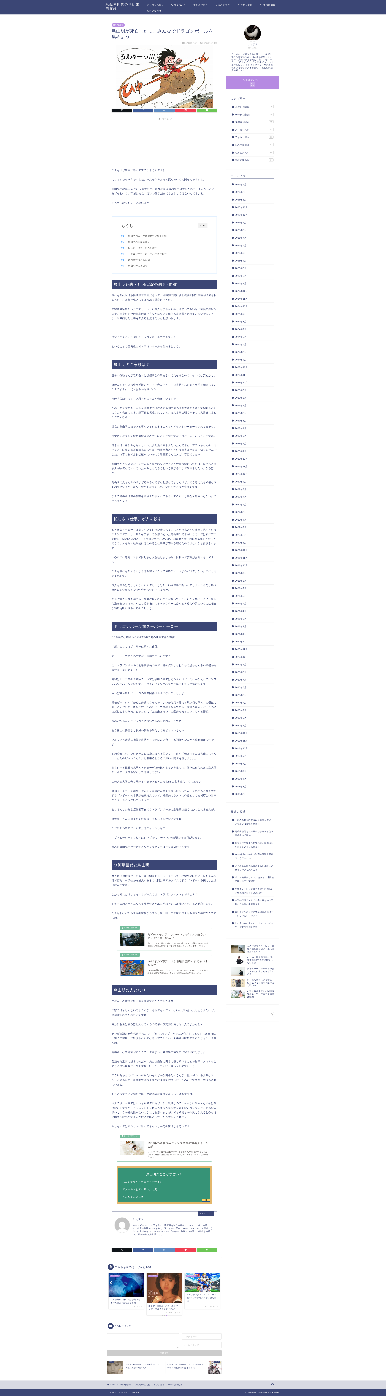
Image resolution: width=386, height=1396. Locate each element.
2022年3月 (241, 527)
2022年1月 (241, 542)
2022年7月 (241, 497)
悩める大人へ (178, 4)
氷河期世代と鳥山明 (139, 259)
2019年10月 (241, 748)
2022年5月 (241, 512)
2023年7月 (241, 405)
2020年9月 (241, 664)
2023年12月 (241, 367)
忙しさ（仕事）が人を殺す (142, 247)
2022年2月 (241, 535)
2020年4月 (241, 702)
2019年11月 (241, 740)
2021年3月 (241, 619)
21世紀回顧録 (253, 107)
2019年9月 (241, 756)
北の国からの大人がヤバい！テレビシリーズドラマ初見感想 (254, 925)
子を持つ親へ (200, 4)
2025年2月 (241, 276)
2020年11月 (241, 649)
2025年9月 (241, 222)
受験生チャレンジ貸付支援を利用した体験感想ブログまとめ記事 (254, 891)
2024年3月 (241, 352)
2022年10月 (241, 474)
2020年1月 (241, 725)
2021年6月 (241, 596)
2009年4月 (241, 779)
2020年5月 (241, 695)
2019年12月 (241, 733)
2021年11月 (241, 558)
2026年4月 (241, 184)
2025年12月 (241, 207)
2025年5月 (241, 253)
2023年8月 (241, 397)
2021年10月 (241, 565)
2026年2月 (241, 192)
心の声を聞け (222, 4)
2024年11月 (241, 298)
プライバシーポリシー (118, 1392)
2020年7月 (241, 679)
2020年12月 (241, 641)
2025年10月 (241, 215)
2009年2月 (241, 794)
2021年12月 (241, 550)
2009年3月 (241, 786)
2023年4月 (241, 428)
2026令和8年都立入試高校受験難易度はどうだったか (254, 856)
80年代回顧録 (267, 4)
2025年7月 (241, 237)
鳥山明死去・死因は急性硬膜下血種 (147, 236)
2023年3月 (241, 436)
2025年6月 (241, 245)
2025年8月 (241, 230)
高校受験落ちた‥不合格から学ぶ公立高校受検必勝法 (254, 833)
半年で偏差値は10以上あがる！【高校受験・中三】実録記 (254, 879)
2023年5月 (241, 420)
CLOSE (203, 226)
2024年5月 (241, 344)
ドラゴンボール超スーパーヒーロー (147, 253)
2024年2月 (241, 359)
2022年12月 (241, 458)
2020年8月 (241, 672)
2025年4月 (241, 260)
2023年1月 (241, 451)
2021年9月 (241, 573)
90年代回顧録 (245, 4)
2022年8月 (241, 489)
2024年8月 (241, 321)
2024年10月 (241, 306)
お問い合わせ (154, 10)
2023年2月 (241, 443)
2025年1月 (241, 283)
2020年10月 (241, 657)
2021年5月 (241, 603)
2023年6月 (241, 413)
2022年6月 (241, 504)
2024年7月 (241, 329)
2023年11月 (241, 375)
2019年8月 (241, 763)
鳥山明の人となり (137, 265)
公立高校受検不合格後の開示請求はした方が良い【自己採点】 (254, 845)
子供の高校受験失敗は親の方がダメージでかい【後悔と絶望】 (254, 822)
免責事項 (135, 1392)
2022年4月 (241, 519)
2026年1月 (241, 199)
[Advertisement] (164, 142)
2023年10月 (241, 382)
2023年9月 (241, 390)
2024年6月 (241, 337)
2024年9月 (241, 314)
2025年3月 (241, 268)
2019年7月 (241, 771)
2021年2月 (241, 626)
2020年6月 (241, 687)
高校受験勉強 (253, 160)
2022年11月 (241, 466)
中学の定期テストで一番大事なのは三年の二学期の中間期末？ (254, 902)
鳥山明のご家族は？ (139, 242)
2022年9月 (241, 481)
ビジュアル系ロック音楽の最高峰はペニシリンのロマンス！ (254, 914)
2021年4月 (241, 611)
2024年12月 (241, 291)
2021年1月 (241, 634)
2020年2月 (241, 718)
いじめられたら (155, 4)
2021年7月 (241, 588)
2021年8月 (241, 580)
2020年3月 (241, 710)
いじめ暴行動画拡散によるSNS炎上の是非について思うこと (254, 868)
